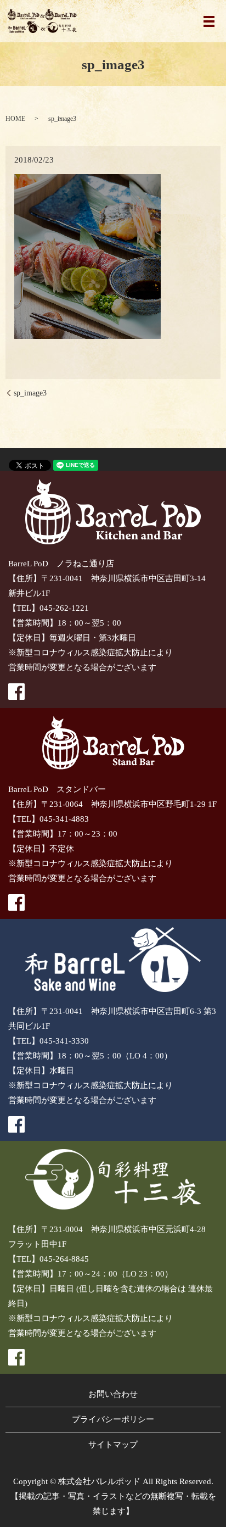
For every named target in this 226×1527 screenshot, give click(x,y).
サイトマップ (113, 1444)
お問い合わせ (113, 1394)
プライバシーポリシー (113, 1419)
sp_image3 (30, 393)
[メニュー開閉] (209, 21)
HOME (15, 118)
